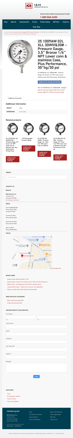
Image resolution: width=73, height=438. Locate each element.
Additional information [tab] (15, 98)
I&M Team (52, 417)
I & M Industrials (36, 5)
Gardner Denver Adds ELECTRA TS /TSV (17, 279)
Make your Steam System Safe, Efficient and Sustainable (22, 289)
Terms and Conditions (13, 401)
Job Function (9, 323)
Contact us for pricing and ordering (49, 82)
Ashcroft (51, 92)
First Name (9, 314)
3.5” (47, 92)
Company (9, 338)
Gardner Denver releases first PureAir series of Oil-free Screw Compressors (27, 282)
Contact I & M (53, 419)
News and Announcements (14, 300)
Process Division (11, 398)
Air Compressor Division (13, 396)
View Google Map (56, 268)
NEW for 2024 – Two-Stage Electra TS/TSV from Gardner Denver (24, 284)
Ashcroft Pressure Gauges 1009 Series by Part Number (26, 32)
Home (8, 393)
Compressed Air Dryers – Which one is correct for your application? (25, 287)
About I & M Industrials (56, 412)
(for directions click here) (12, 200)
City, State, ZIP (10, 346)
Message (9, 361)
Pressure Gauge (59, 92)
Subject (8, 354)
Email (8, 331)
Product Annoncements (13, 303)
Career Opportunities (55, 414)
